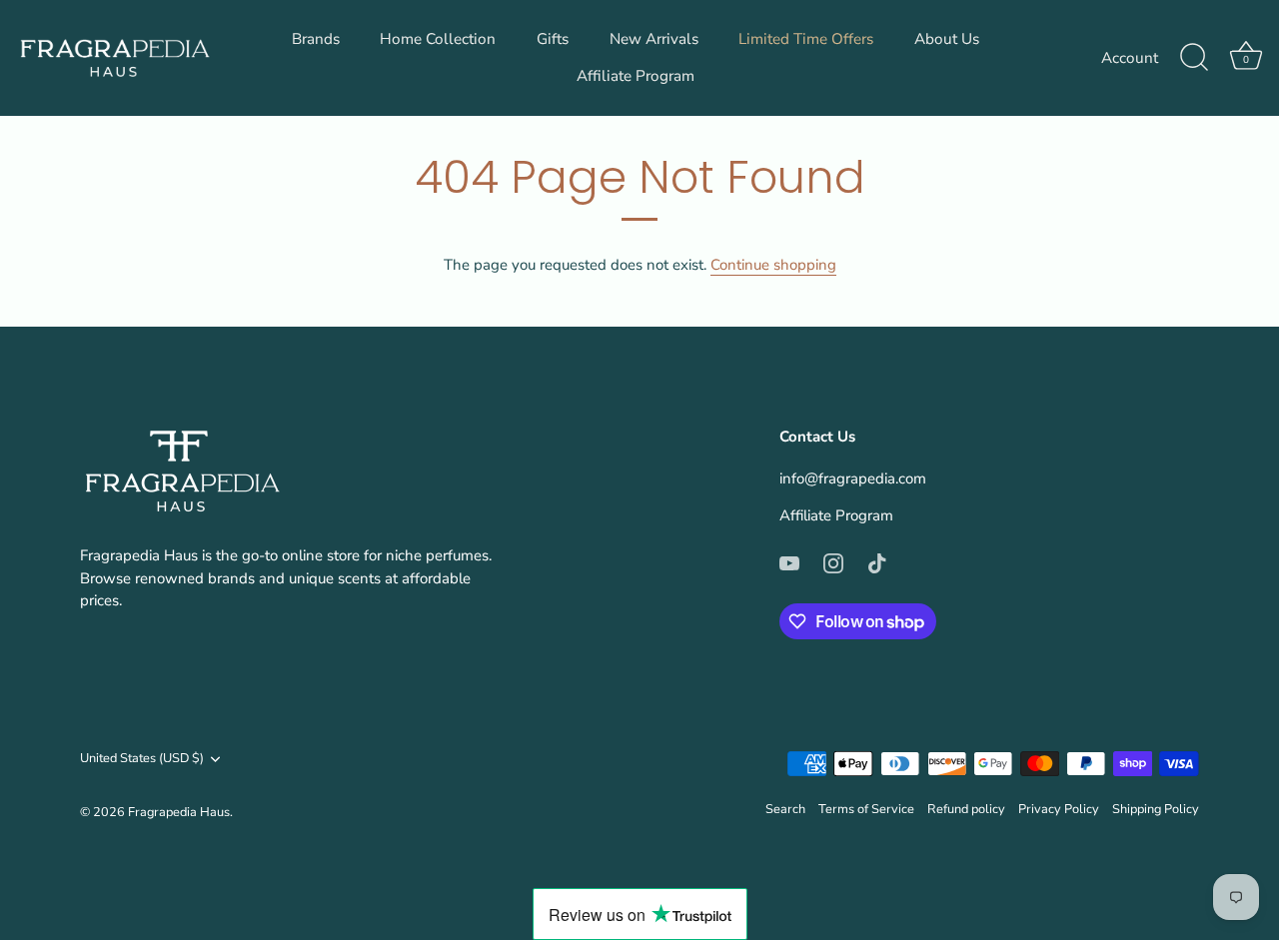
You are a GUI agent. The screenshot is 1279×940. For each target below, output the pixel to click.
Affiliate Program (635, 76)
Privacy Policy (1058, 809)
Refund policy (966, 809)
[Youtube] (789, 562)
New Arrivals (654, 39)
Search (785, 809)
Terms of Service (866, 809)
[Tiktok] (877, 562)
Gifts (553, 39)
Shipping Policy (1155, 809)
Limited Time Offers (805, 39)
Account (1129, 58)
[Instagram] (833, 562)
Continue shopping (773, 265)
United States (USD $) (142, 759)
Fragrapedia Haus (179, 812)
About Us (946, 39)
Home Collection (438, 39)
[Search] (1194, 58)
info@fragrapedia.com (852, 478)
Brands (316, 39)
